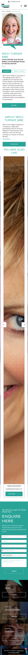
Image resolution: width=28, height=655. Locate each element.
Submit (14, 571)
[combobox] (2, 550)
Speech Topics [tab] (19, 71)
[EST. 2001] (5, 8)
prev (4, 324)
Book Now (14, 144)
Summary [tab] (6, 71)
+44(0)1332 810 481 (15, 1)
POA (3, 66)
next (24, 324)
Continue (20, 650)
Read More (6, 139)
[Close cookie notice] (26, 649)
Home (3, 11)
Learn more (15, 652)
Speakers (8, 11)
